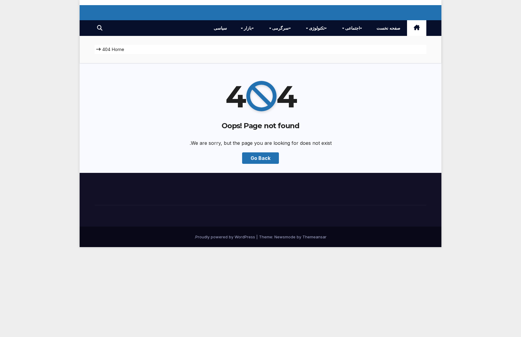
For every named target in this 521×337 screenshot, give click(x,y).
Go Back (260, 158)
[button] (100, 28)
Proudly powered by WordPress (225, 236)
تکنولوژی (316, 28)
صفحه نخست (388, 28)
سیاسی (220, 28)
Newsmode (284, 236)
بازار (247, 28)
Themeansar (314, 236)
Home (118, 49)
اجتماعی (352, 28)
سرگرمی (280, 28)
